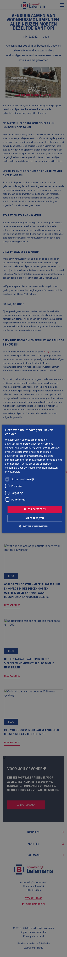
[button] (33, 526)
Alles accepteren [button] (35, 509)
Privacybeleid (12, 471)
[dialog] (33, 478)
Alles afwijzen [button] (34, 518)
